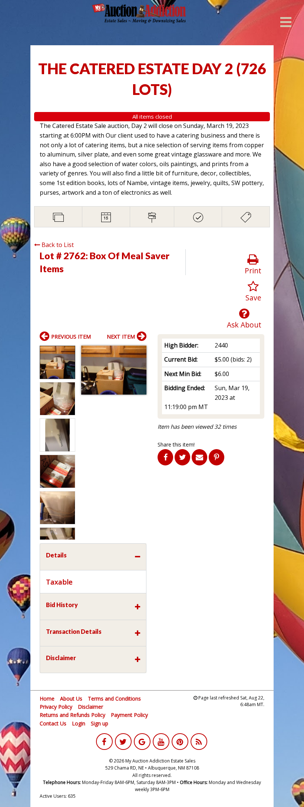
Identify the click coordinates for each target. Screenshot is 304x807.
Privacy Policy (56, 706)
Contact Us (53, 723)
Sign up (99, 723)
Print (253, 271)
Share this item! (176, 444)
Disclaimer (90, 706)
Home (47, 698)
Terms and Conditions (114, 698)
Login (78, 723)
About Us (71, 698)
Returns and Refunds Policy (72, 714)
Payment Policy (129, 714)
